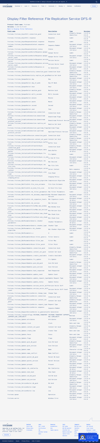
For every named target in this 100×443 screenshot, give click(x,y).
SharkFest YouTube (43, 432)
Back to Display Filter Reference (20, 29)
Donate (94, 6)
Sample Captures (54, 430)
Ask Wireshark (78, 433)
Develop (61, 6)
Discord (76, 435)
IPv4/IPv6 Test (66, 430)
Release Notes (29, 428)
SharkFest (77, 428)
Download (17, 6)
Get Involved (90, 426)
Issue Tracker (90, 428)
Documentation (54, 426)
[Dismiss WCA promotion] (98, 433)
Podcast (76, 430)
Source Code (29, 426)
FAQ (39, 430)
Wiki (52, 428)
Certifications (77, 6)
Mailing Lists (78, 426)
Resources (34, 6)
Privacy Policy (25, 441)
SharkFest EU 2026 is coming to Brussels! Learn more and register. (48, 1)
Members (69, 6)
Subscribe (6, 434)
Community (51, 6)
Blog (76, 432)
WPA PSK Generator (67, 428)
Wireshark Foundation (7, 441)
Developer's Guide (91, 430)
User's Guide (42, 426)
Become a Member (92, 432)
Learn (26, 6)
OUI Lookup (65, 426)
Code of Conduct (36, 441)
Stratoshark (29, 430)
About (40, 433)
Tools (42, 6)
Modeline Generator (67, 432)
